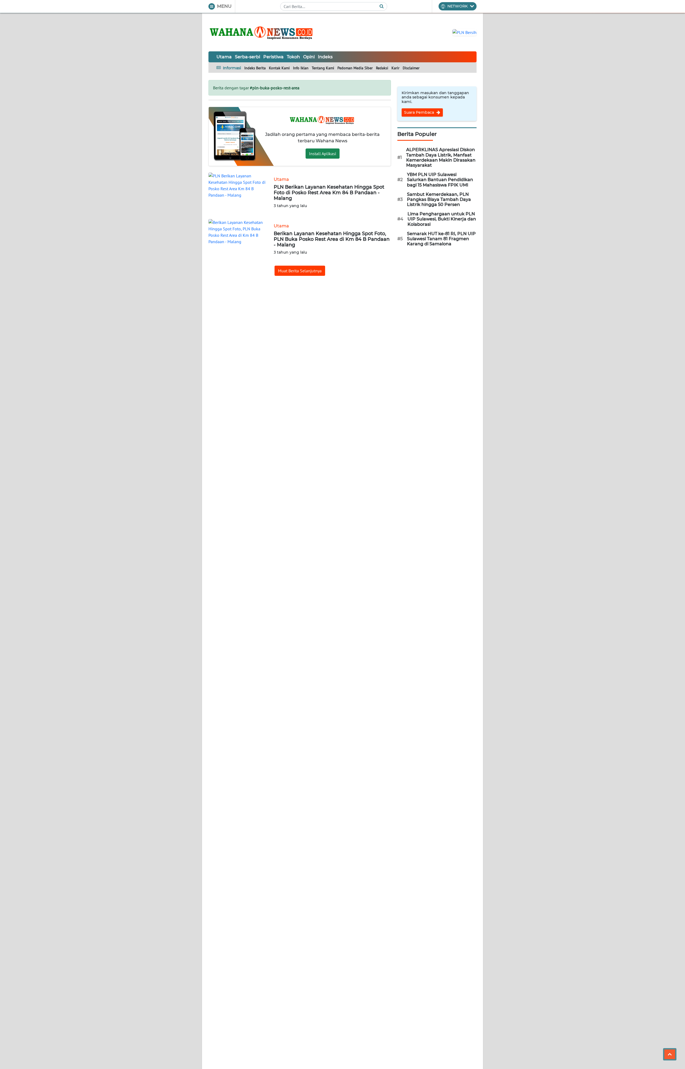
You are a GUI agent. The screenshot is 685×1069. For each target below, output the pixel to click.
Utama (224, 56)
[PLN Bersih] (464, 32)
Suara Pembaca (419, 112)
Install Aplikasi (322, 153)
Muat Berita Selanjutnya (300, 270)
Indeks (325, 56)
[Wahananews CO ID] (261, 32)
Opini (309, 56)
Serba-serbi (247, 56)
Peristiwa (273, 56)
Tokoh (293, 56)
